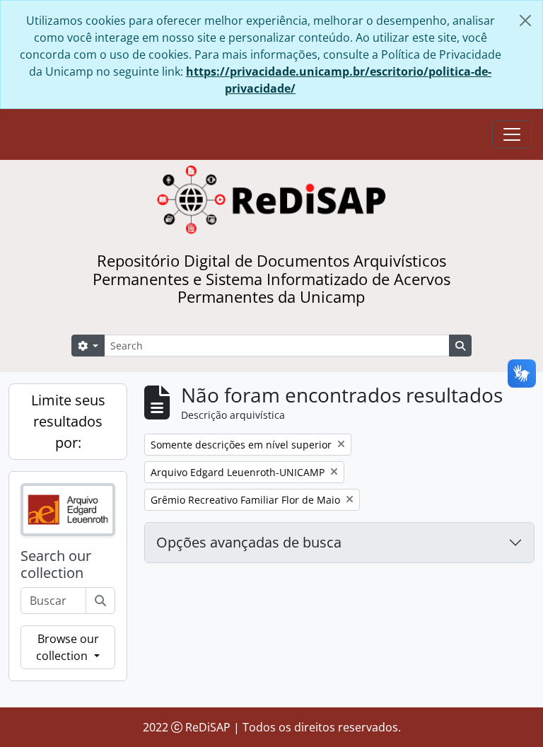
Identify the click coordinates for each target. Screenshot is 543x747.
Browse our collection (67, 647)
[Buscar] (100, 600)
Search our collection (56, 564)
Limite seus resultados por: (68, 421)
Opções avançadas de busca (248, 542)
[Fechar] (525, 20)
